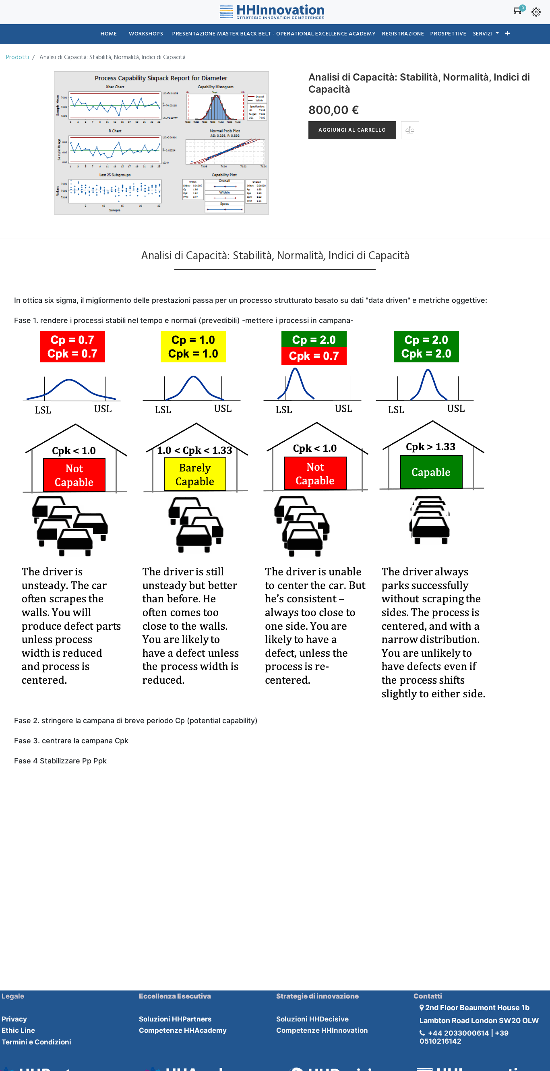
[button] (507, 34)
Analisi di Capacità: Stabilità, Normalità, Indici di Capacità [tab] (275, 256)
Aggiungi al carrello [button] (352, 130)
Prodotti (17, 57)
